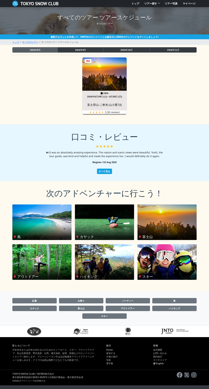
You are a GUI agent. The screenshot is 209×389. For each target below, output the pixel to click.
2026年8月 (35, 49)
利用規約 (16, 381)
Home (109, 349)
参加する (110, 353)
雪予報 (109, 363)
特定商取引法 (39, 381)
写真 (108, 360)
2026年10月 (126, 49)
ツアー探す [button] (151, 3)
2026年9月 (80, 49)
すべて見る (104, 171)
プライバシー (27, 381)
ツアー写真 (171, 3)
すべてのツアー (30, 42)
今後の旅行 (112, 356)
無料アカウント (59, 36)
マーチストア (160, 360)
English (159, 363)
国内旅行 (157, 356)
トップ (135, 3)
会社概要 (157, 349)
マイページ (189, 3)
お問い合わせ (160, 353)
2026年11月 (173, 49)
